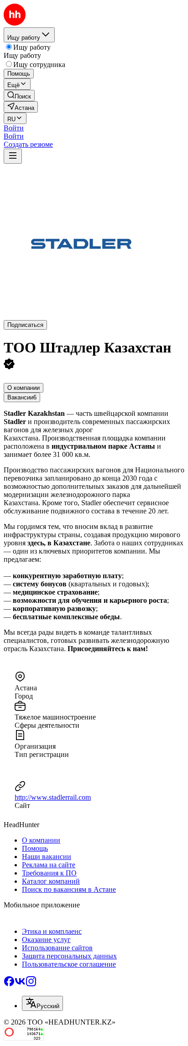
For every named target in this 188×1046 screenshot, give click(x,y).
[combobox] (42, 1003)
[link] (19, 95)
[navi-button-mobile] (13, 156)
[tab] (23, 388)
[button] (14, 128)
